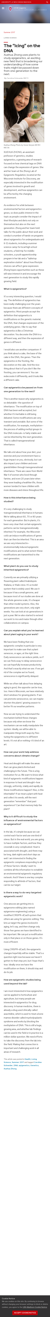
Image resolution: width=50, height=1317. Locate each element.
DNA (16, 1065)
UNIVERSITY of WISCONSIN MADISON (16, 2)
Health (28, 1059)
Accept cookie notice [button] (25, 1313)
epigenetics (24, 1065)
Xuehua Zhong (10, 1068)
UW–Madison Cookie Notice (35, 1307)
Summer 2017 (18, 1062)
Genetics (34, 1065)
